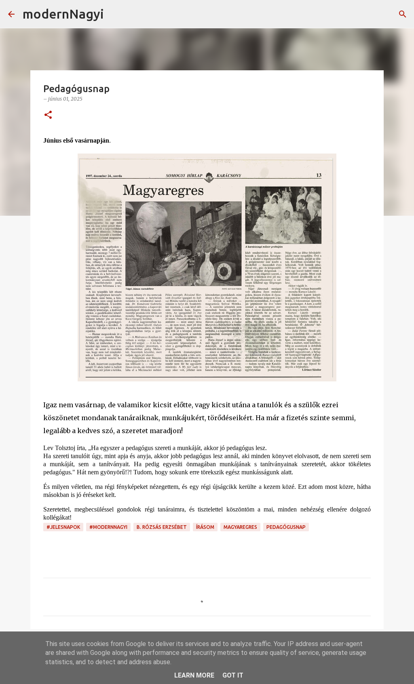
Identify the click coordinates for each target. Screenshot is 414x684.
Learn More (194, 675)
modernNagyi (63, 13)
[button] (48, 115)
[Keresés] (115, 14)
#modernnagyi (108, 527)
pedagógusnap (286, 527)
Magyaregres (240, 527)
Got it (232, 675)
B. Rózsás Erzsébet (162, 527)
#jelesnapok (63, 527)
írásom (205, 527)
